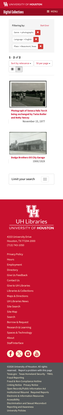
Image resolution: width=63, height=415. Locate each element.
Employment (14, 265)
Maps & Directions (17, 296)
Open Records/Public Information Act (26, 388)
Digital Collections (14, 12)
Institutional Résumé (18, 392)
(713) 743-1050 (15, 245)
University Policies (16, 410)
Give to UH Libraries (18, 286)
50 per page (42, 63)
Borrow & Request (17, 322)
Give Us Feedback (17, 275)
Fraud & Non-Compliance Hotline (24, 381)
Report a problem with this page (35, 370)
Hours (10, 259)
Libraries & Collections (20, 291)
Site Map (12, 312)
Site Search (13, 306)
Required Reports (40, 392)
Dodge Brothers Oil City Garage (28, 157)
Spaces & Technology (19, 333)
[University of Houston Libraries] (31, 217)
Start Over (44, 25)
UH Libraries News (18, 301)
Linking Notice (14, 385)
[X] (19, 353)
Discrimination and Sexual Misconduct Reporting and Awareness (26, 405)
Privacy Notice (30, 385)
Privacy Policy (15, 254)
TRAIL (50, 374)
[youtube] (36, 353)
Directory (12, 270)
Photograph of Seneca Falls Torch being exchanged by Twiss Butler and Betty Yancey (29, 114)
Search (11, 317)
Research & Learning (19, 327)
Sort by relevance (20, 63)
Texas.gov (12, 374)
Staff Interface (15, 343)
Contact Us (13, 280)
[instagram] (27, 353)
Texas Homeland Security (32, 374)
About (10, 338)
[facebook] (10, 353)
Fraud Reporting (15, 377)
